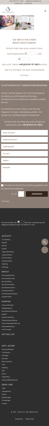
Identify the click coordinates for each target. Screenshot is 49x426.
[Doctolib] (44, 257)
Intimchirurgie (6, 329)
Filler (3, 365)
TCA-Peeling (6, 239)
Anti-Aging (8, 346)
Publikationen (6, 391)
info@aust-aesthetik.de (33, 1)
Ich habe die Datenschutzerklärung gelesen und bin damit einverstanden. (24, 187)
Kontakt (4, 403)
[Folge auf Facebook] (6, 340)
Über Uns (7, 385)
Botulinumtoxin (7, 361)
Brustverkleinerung (8, 278)
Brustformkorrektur (8, 284)
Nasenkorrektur (7, 261)
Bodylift (4, 314)
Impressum (28, 3)
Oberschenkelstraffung (9, 320)
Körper (6, 301)
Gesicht (7, 236)
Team (4, 388)
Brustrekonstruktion (8, 287)
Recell (4, 374)
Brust (5, 272)
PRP (3, 371)
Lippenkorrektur (7, 255)
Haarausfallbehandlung (9, 380)
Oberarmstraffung (8, 317)
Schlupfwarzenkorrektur (10, 294)
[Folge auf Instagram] (2, 340)
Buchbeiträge (6, 397)
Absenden (37, 194)
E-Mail (44, 249)
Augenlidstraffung (8, 252)
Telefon (44, 242)
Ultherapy (5, 267)
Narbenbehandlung (8, 326)
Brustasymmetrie (8, 290)
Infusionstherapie (7, 305)
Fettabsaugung (7, 308)
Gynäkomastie (7, 297)
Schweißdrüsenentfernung (11, 323)
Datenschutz (18, 3)
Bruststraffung (6, 281)
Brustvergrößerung (8, 275)
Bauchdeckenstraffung (9, 311)
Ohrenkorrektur (7, 258)
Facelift (4, 242)
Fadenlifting (6, 377)
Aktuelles (8, 334)
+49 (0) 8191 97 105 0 (16, 1)
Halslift (4, 249)
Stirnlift (4, 246)
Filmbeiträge (6, 400)
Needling (5, 264)
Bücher (4, 394)
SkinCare (5, 358)
